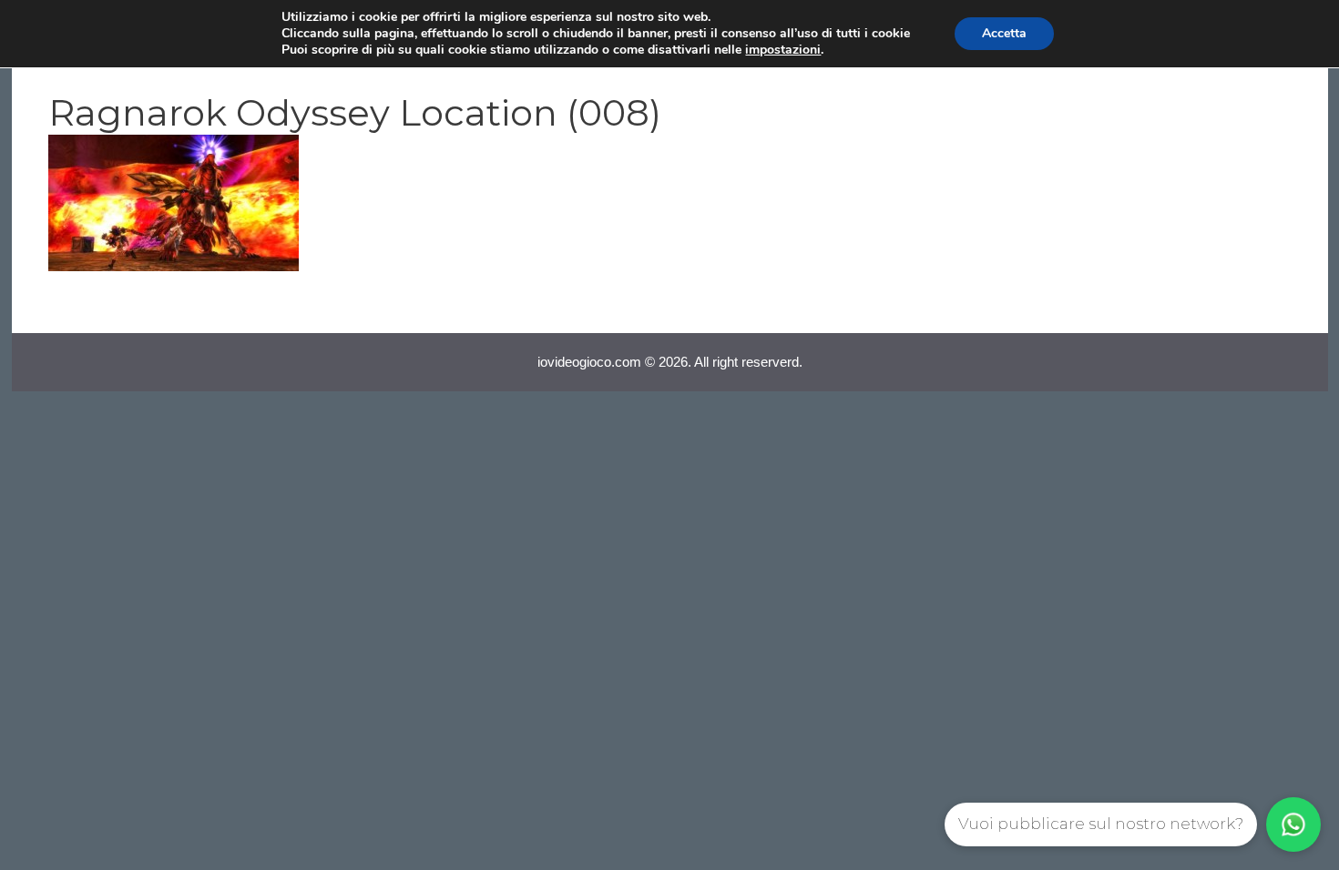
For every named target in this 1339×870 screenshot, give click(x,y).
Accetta (1004, 33)
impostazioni (783, 50)
